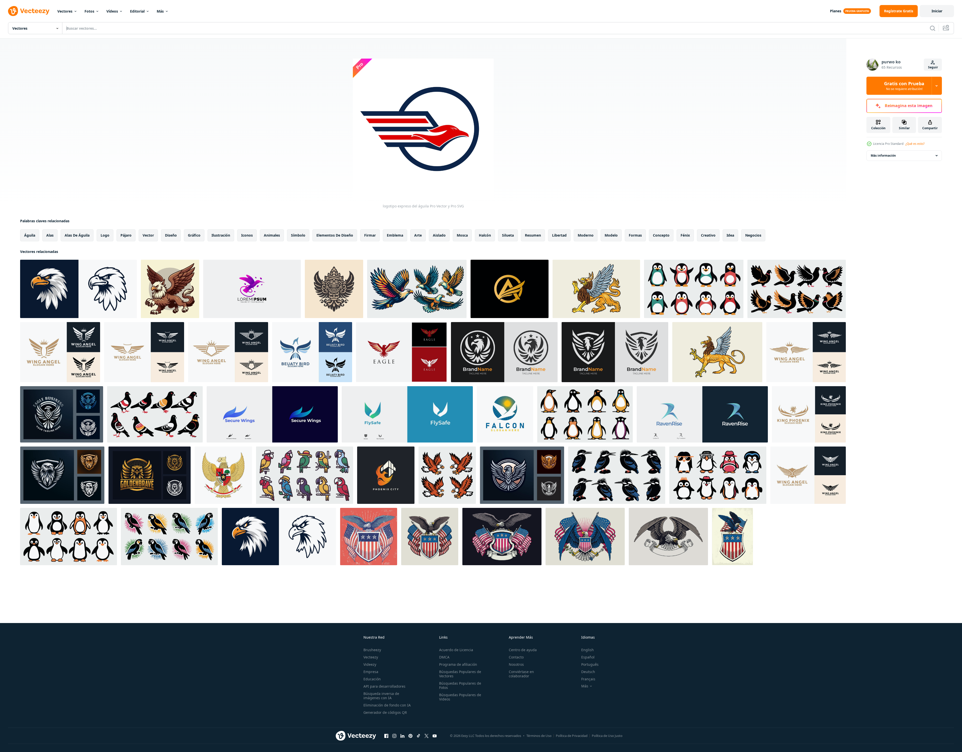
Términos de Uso (539, 735)
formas (635, 235)
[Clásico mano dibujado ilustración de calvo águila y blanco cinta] (668, 536)
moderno (586, 235)
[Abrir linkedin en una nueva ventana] (402, 736)
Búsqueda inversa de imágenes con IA (381, 695)
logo (105, 235)
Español (588, 657)
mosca (462, 235)
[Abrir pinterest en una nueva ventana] (410, 736)
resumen (533, 235)
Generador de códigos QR (385, 712)
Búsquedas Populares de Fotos (460, 685)
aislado (439, 235)
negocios (753, 235)
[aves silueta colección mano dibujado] (693, 289)
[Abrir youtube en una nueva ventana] (435, 736)
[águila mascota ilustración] (78, 289)
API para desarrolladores (384, 686)
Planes (835, 11)
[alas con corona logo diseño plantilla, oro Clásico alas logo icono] (60, 352)
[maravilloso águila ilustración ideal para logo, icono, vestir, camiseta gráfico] (417, 289)
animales (272, 235)
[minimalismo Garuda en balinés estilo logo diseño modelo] (334, 289)
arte (418, 235)
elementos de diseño (334, 235)
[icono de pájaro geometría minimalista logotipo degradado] (252, 289)
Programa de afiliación (458, 664)
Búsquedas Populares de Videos (460, 696)
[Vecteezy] (28, 11)
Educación (372, 679)
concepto (661, 235)
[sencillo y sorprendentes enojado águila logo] (504, 352)
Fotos (89, 11)
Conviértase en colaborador (521, 673)
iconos (247, 235)
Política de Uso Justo (607, 735)
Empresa (370, 671)
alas (50, 235)
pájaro (126, 235)
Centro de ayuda (523, 649)
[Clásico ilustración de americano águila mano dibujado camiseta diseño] (429, 536)
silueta (508, 235)
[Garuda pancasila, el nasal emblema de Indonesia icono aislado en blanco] (223, 475)
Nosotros (516, 664)
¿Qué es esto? (915, 144)
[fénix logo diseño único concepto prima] (385, 475)
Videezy (369, 664)
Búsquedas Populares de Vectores (460, 673)
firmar (370, 235)
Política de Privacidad (572, 735)
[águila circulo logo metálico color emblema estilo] (61, 414)
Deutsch (588, 671)
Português (590, 664)
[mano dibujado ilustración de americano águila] (368, 536)
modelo (611, 235)
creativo (708, 235)
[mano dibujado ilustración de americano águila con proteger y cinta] (501, 536)
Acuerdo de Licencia (456, 649)
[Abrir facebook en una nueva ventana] (386, 736)
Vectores (64, 11)
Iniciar (937, 11)
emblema (395, 235)
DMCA (444, 657)
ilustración (221, 235)
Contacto (516, 657)
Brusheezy (372, 649)
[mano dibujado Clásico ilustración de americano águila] (732, 536)
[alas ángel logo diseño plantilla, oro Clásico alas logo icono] (144, 352)
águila (29, 235)
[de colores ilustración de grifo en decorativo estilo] (596, 289)
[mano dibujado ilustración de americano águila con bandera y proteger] (585, 536)
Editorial (137, 11)
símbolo (298, 235)
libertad (559, 235)
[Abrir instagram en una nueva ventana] (394, 736)
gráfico (194, 235)
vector (148, 235)
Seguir (933, 67)
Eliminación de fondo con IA (387, 705)
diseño (171, 235)
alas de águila (77, 235)
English (587, 649)
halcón (485, 235)
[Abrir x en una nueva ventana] (427, 736)
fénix (685, 235)
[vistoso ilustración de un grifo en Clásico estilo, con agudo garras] (717, 352)
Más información (883, 155)
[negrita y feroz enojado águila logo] (615, 352)
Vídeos (112, 11)
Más (160, 11)
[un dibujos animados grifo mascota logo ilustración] (170, 289)
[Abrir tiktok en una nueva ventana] (418, 736)
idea (730, 235)
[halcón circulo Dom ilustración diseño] (505, 414)
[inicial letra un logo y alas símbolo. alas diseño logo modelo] (510, 289)
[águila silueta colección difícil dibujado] (447, 475)
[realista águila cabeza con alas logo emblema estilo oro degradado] (62, 475)
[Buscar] (933, 28)
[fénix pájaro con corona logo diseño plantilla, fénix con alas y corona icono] (809, 414)
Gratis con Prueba (904, 85)
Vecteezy (370, 657)
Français (588, 679)
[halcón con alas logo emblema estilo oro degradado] (149, 475)
